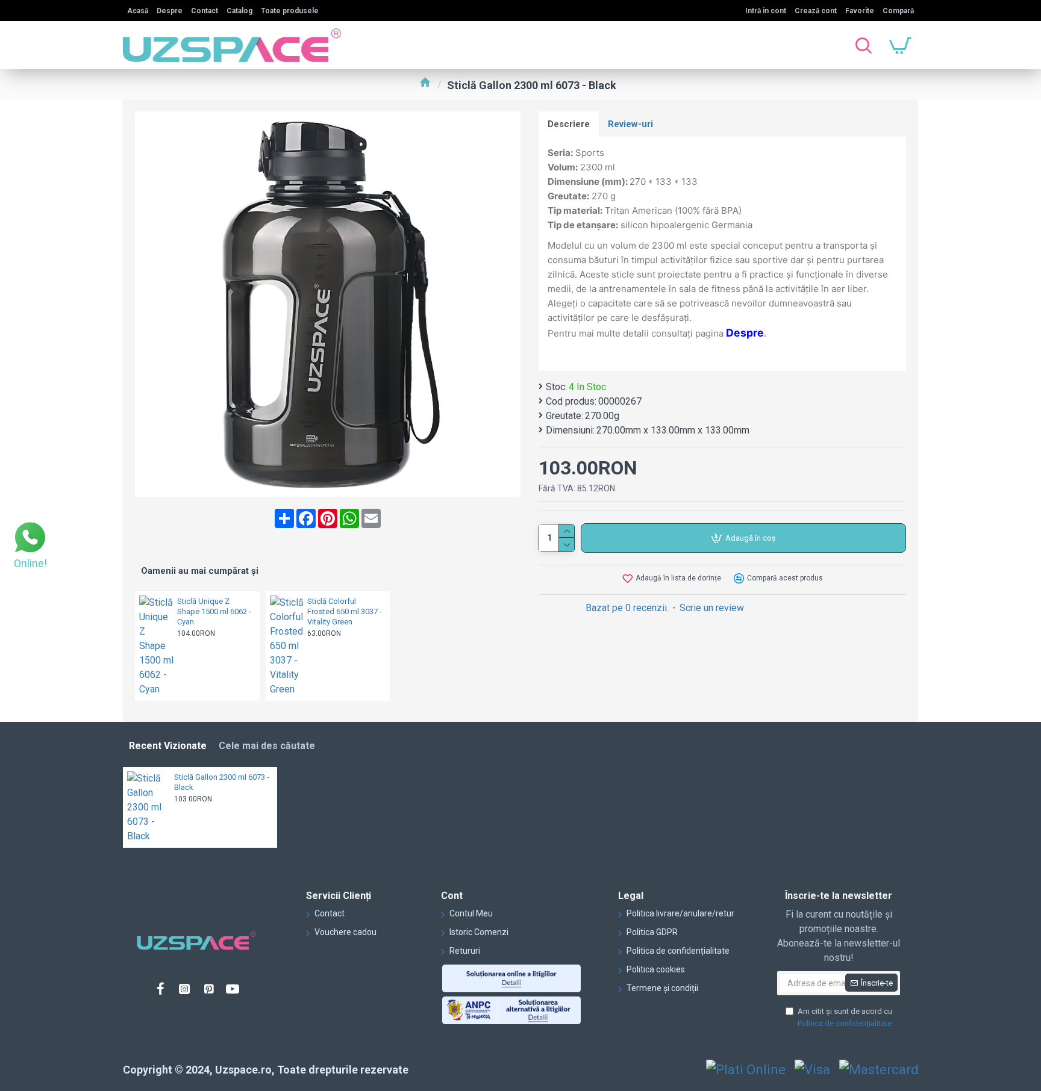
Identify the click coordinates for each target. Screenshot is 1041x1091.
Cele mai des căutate (267, 745)
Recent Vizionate (168, 745)
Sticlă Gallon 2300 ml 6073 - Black (221, 782)
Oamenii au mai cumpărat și (199, 570)
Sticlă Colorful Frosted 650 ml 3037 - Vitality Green (344, 611)
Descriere (569, 124)
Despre (745, 332)
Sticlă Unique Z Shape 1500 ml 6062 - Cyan (214, 611)
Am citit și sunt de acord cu (845, 1017)
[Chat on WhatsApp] (30, 539)
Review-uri (630, 124)
